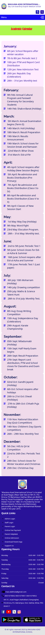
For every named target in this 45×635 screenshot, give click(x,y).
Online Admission (12, 538)
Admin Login (10, 518)
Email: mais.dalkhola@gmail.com (13, 1)
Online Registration (37, 12)
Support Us (9, 545)
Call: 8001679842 (37, 1)
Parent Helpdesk (11, 534)
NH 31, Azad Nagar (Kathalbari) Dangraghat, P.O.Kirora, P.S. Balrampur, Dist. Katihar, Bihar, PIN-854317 (24, 602)
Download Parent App (13, 542)
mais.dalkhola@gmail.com (15, 592)
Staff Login (9, 522)
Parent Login (42, 12)
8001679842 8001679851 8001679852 (21, 596)
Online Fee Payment (13, 530)
